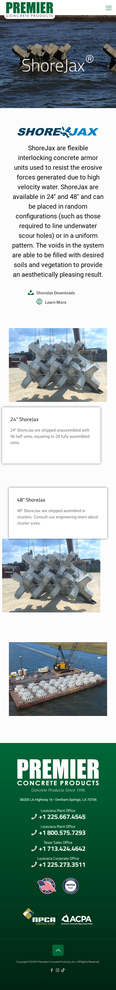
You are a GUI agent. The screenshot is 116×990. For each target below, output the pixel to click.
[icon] (63, 970)
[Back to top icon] (58, 950)
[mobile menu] (108, 8)
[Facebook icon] (52, 970)
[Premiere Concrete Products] (29, 7)
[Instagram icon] (58, 970)
